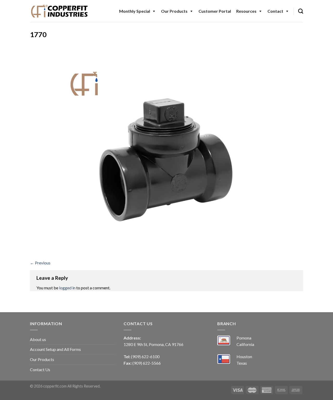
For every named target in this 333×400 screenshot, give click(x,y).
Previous (40, 262)
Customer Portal (214, 11)
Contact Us (40, 369)
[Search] (300, 11)
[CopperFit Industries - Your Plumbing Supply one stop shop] (59, 11)
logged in (67, 287)
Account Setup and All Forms (55, 349)
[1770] (166, 150)
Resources (246, 11)
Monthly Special (134, 11)
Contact (275, 11)
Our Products (174, 11)
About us (38, 339)
